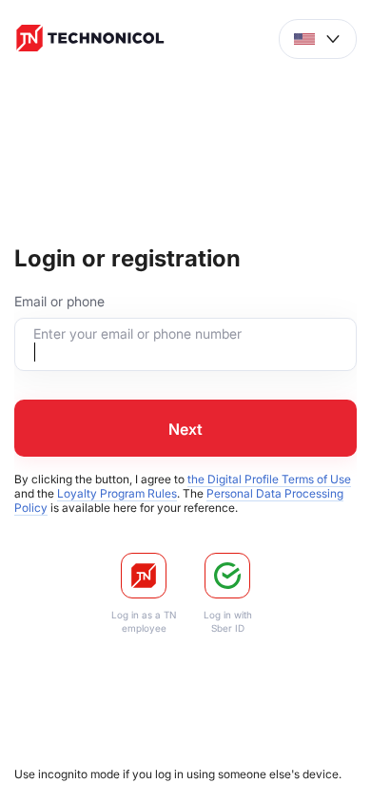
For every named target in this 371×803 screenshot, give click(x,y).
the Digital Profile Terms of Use (269, 479)
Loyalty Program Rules (117, 493)
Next (185, 429)
